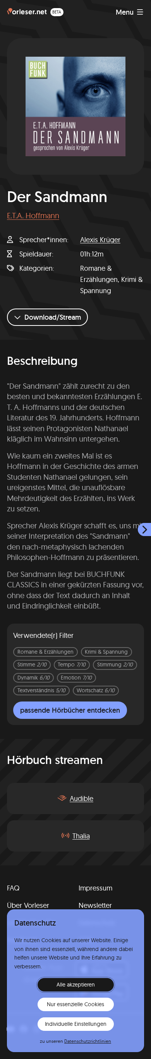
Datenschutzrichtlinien (87, 1041)
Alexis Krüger (100, 239)
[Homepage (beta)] (35, 12)
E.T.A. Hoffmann (33, 215)
